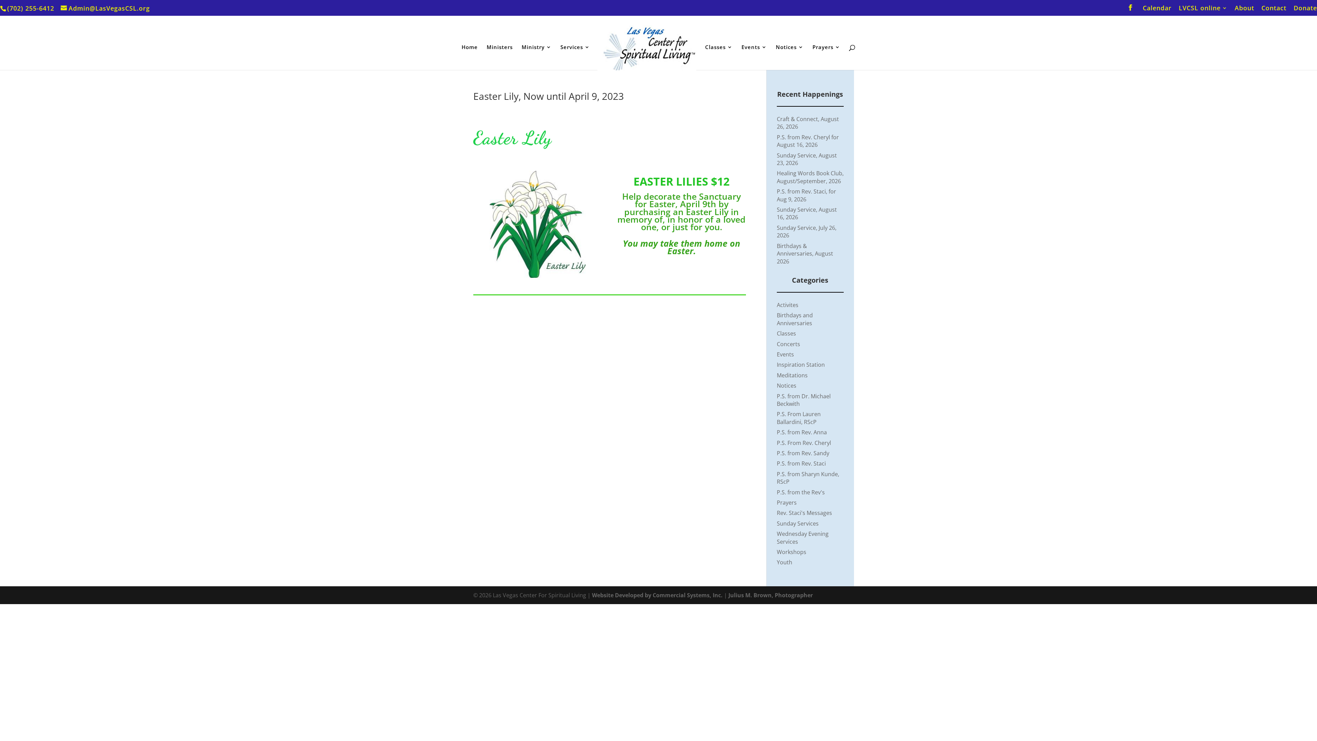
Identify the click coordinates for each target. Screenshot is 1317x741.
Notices (786, 47)
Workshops (791, 552)
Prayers (822, 47)
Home (470, 47)
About (1244, 8)
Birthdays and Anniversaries (795, 319)
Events (750, 47)
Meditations (792, 375)
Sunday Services (798, 523)
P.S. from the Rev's (801, 492)
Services (571, 47)
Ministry (533, 47)
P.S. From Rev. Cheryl (804, 443)
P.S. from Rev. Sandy (803, 453)
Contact (1273, 8)
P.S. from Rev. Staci (801, 463)
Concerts (788, 344)
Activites (787, 305)
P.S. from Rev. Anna (802, 432)
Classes (715, 47)
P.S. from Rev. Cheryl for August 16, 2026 (808, 141)
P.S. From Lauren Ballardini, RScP (799, 417)
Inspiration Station (801, 364)
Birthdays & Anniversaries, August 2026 (805, 253)
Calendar (1157, 8)
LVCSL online (1200, 8)
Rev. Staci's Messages (804, 513)
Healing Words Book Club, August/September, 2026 (810, 177)
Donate (1305, 8)
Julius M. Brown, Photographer (770, 595)
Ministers (500, 47)
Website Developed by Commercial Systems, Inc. (657, 595)
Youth (784, 562)
